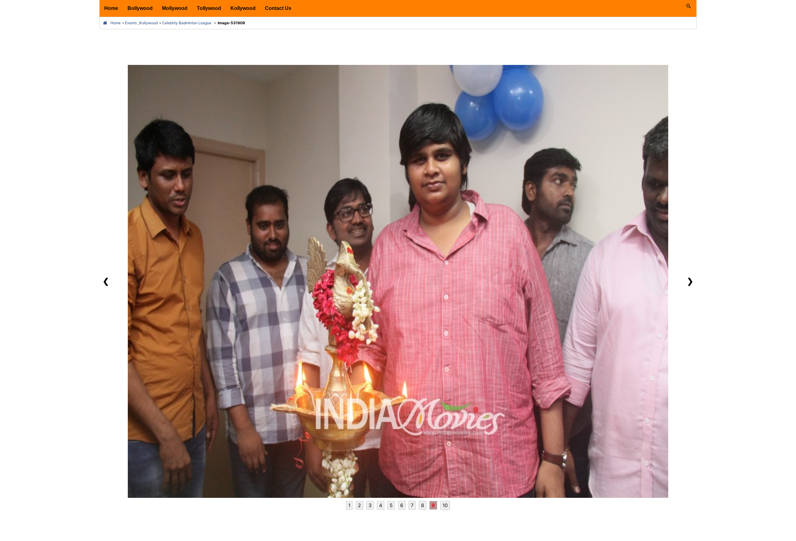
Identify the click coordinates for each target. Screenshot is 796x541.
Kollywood (243, 8)
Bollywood (140, 8)
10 (445, 505)
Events (131, 22)
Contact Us (278, 8)
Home (111, 8)
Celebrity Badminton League (186, 22)
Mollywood (174, 8)
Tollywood (209, 8)
